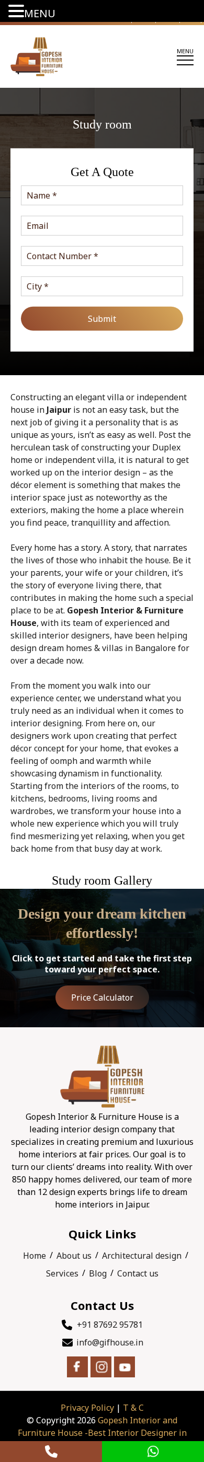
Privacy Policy (87, 1407)
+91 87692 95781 (110, 1324)
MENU (39, 13)
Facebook (77, 1366)
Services (62, 1273)
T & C (133, 1407)
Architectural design (142, 1255)
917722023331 (51, 1451)
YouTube (124, 1366)
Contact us (137, 1273)
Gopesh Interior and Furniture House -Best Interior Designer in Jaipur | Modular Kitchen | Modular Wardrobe (102, 1432)
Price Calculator (102, 997)
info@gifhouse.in (109, 1342)
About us (74, 1255)
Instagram (100, 1366)
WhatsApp (153, 1451)
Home (34, 1255)
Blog (98, 1273)
